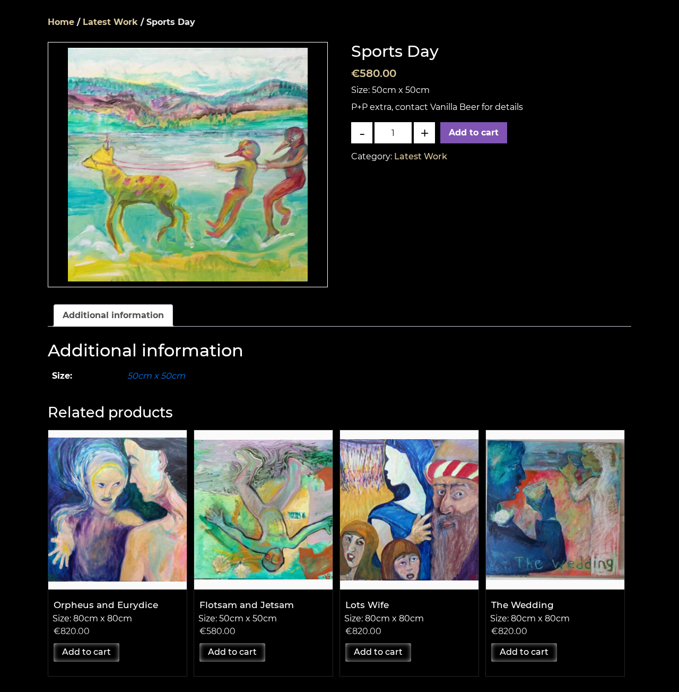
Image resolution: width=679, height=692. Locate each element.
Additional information (113, 315)
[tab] (113, 315)
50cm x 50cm (156, 376)
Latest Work (110, 22)
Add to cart (474, 132)
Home (61, 22)
